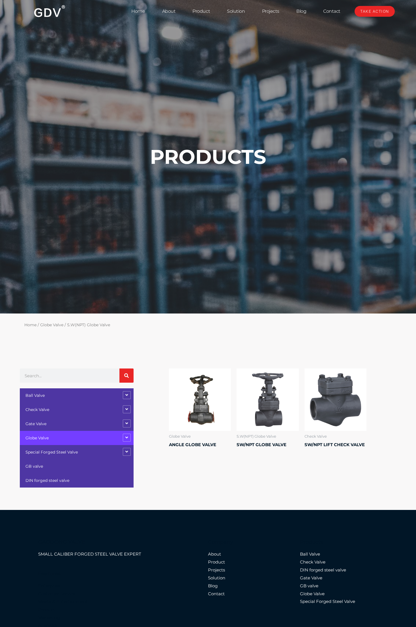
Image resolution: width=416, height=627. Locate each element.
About (169, 11)
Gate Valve (35, 423)
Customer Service (56, 593)
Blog (301, 11)
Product (201, 11)
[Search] (126, 375)
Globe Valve (51, 325)
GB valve (34, 466)
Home (138, 11)
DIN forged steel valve (47, 480)
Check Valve (37, 409)
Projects (270, 11)
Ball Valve (35, 395)
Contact (331, 11)
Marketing (49, 617)
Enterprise (49, 585)
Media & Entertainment (63, 601)
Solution (236, 11)
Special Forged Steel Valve (51, 452)
